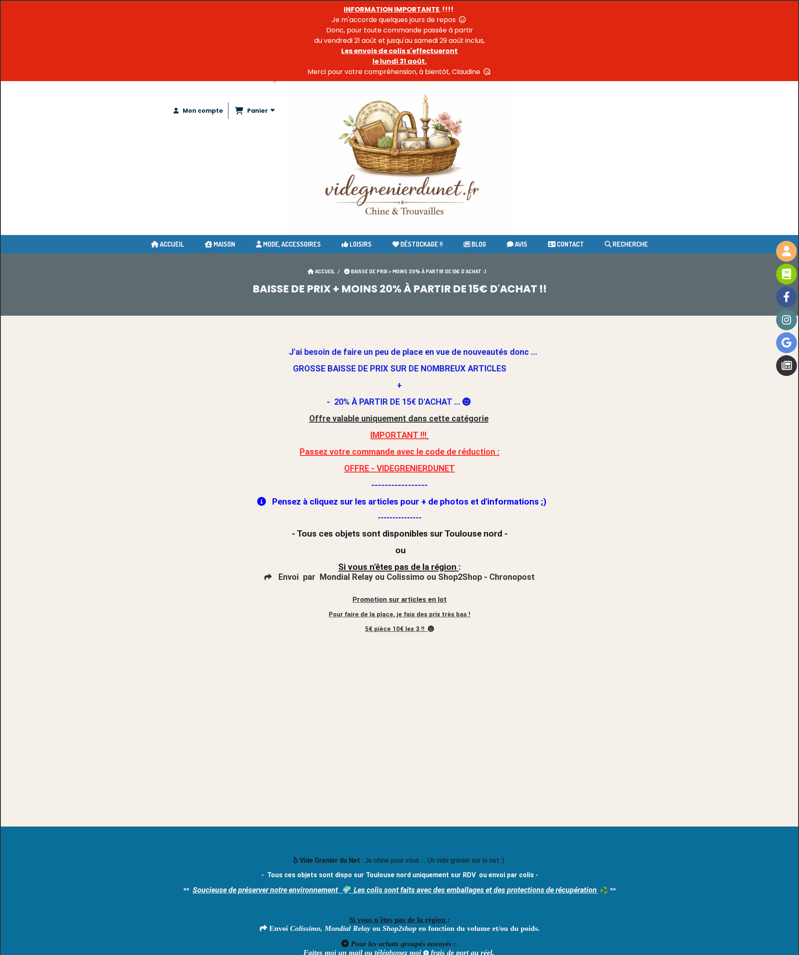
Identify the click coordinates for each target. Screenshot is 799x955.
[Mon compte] (786, 251)
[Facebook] (786, 297)
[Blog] (786, 365)
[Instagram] (786, 319)
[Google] (786, 342)
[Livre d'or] (786, 274)
